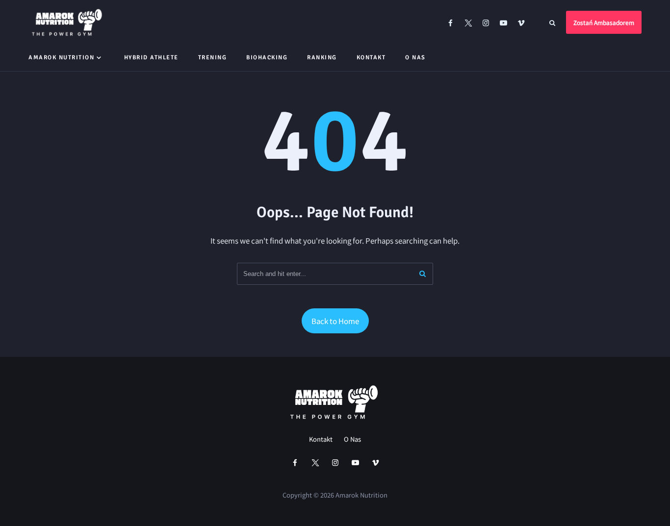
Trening (212, 57)
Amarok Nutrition (61, 57)
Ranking (322, 57)
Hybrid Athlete (151, 57)
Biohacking (266, 57)
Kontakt (371, 57)
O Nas (415, 57)
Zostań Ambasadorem (603, 22)
